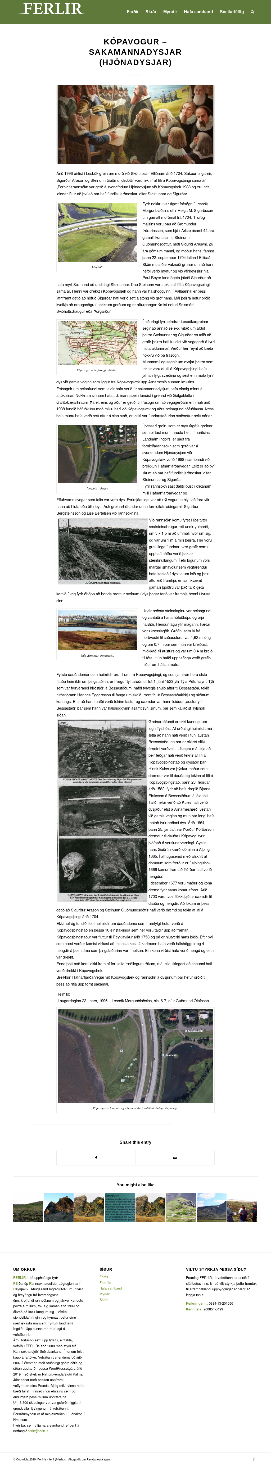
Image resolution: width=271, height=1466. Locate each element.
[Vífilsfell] (212, 1208)
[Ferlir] (53, 12)
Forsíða (105, 1282)
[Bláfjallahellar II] (242, 1208)
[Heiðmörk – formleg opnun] (120, 1208)
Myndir (105, 1293)
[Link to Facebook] (254, 1459)
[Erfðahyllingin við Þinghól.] (135, 124)
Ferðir (104, 1276)
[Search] (252, 12)
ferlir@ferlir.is (38, 1430)
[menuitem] (132, 12)
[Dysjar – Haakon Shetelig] (181, 1208)
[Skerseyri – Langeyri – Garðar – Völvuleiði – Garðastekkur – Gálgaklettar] (150, 1208)
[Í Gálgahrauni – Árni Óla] (89, 1208)
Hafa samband (111, 1288)
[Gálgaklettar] (59, 1208)
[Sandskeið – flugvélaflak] (28, 1208)
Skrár (104, 1299)
